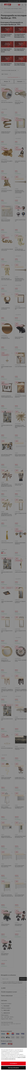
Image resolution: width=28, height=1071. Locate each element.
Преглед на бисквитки (13, 1067)
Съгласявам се (13, 1063)
